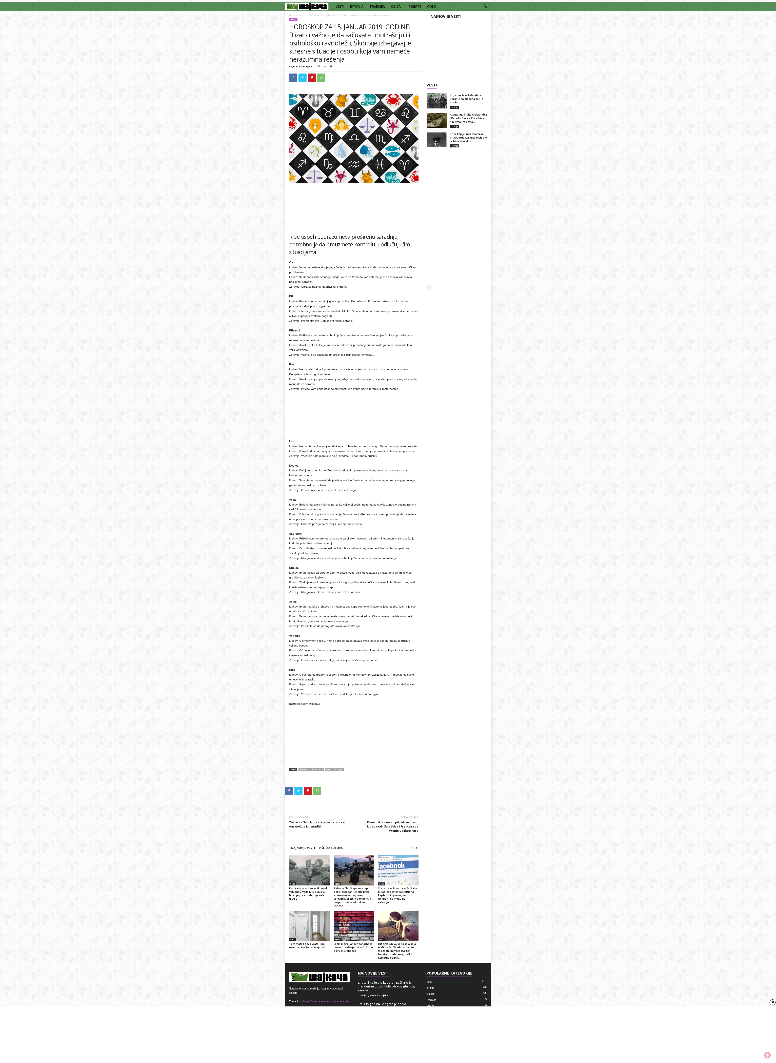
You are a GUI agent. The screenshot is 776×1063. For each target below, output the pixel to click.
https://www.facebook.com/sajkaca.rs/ (325, 1001)
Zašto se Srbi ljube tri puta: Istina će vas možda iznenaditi (317, 824)
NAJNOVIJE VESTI (303, 848)
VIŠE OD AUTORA (331, 848)
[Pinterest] (312, 78)
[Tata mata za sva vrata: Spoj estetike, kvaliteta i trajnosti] (309, 926)
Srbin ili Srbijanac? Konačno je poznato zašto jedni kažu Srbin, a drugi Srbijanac (354, 947)
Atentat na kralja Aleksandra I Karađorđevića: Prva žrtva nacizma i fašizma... (468, 118)
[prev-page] (412, 848)
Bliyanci (304, 769)
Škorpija (338, 769)
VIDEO (431, 6)
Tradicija (431, 999)
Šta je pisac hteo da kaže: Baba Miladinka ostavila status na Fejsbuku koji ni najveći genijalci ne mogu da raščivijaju (397, 895)
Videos (430, 1005)
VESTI (340, 6)
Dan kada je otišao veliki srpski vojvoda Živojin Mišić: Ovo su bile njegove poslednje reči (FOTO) (308, 893)
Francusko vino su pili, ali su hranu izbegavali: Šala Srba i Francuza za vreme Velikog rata (392, 826)
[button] (485, 6)
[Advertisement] (354, 206)
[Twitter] (302, 78)
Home (292, 15)
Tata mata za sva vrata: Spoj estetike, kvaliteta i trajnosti (307, 945)
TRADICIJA (377, 6)
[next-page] (416, 848)
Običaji (430, 993)
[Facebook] (293, 78)
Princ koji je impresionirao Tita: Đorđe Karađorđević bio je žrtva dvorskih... (468, 137)
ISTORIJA (357, 6)
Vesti (300, 15)
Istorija (454, 107)
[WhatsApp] (321, 78)
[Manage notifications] (767, 1055)
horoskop (317, 769)
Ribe (328, 769)
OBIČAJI (396, 6)
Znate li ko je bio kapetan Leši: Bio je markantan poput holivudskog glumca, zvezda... (386, 986)
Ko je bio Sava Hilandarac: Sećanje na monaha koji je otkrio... (466, 98)
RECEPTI (414, 6)
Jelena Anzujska (302, 66)
